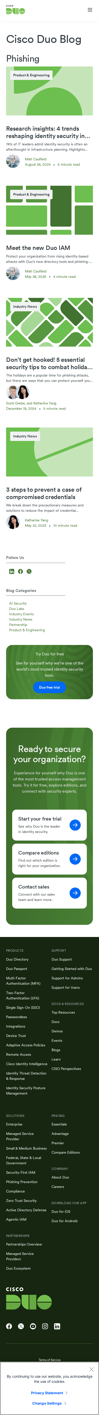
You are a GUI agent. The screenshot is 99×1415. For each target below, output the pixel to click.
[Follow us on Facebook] (21, 572)
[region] (49, 1388)
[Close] (91, 1369)
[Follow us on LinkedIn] (12, 572)
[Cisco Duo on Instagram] (45, 1326)
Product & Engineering (27, 630)
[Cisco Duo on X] (21, 1326)
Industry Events (21, 614)
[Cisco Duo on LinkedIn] (57, 1326)
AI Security (18, 603)
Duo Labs (16, 609)
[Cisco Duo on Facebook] (9, 1326)
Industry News (20, 619)
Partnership (18, 625)
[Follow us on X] (29, 572)
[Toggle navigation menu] (90, 10)
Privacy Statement (47, 1393)
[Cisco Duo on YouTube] (33, 1326)
